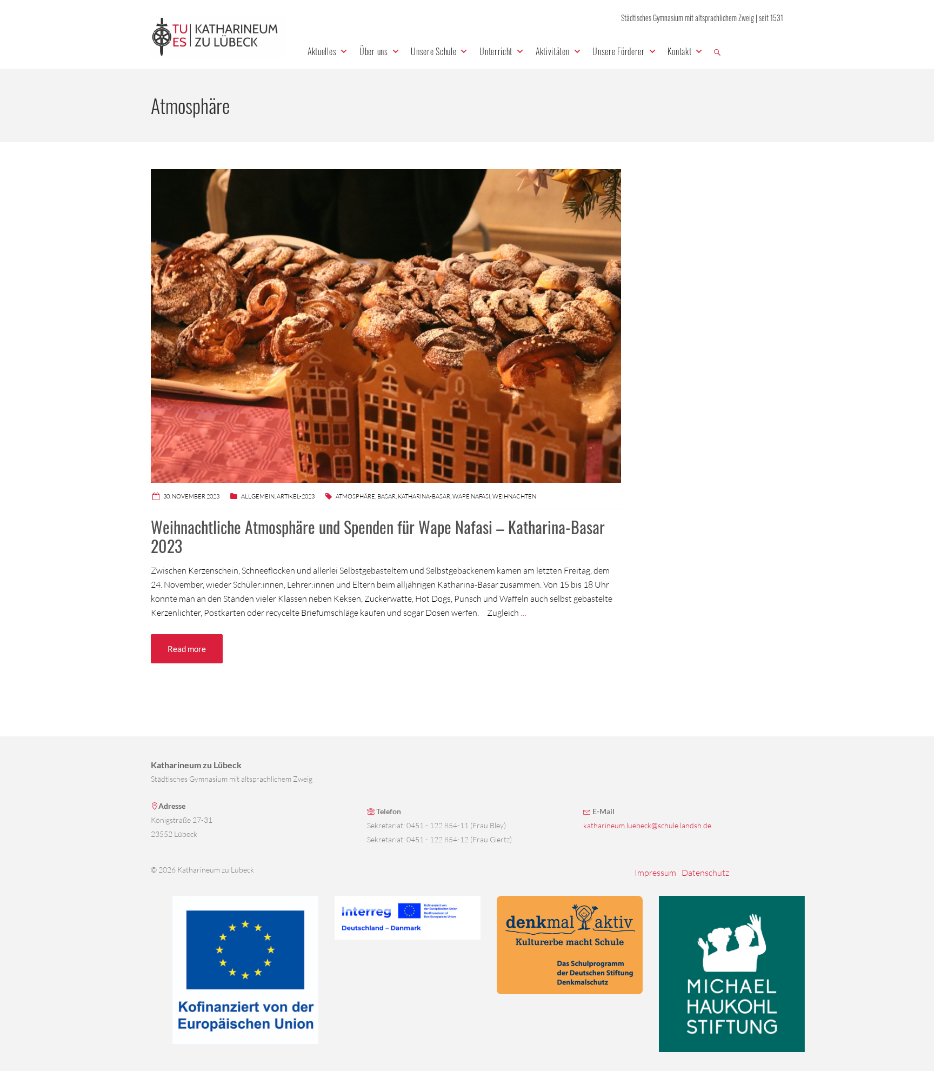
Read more (187, 649)
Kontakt (679, 51)
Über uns (373, 51)
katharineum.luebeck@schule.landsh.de (647, 825)
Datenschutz (705, 872)
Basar (386, 496)
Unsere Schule (433, 51)
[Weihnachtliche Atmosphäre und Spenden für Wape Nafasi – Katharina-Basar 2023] (386, 325)
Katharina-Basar (424, 496)
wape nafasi (471, 496)
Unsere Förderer (618, 51)
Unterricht (495, 51)
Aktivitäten (553, 51)
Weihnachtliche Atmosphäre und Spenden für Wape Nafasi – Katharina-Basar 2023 (378, 536)
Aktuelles (322, 51)
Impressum (655, 872)
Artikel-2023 (296, 496)
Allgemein (258, 496)
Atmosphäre (355, 496)
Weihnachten (514, 496)
